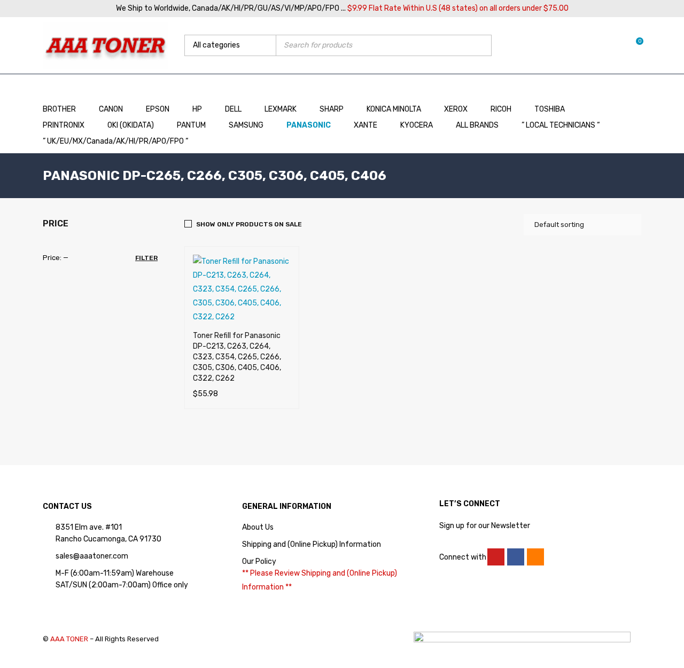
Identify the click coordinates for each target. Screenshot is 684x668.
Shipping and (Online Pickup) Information (311, 544)
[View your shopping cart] (634, 45)
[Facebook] (515, 556)
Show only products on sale (249, 224)
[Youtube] (495, 556)
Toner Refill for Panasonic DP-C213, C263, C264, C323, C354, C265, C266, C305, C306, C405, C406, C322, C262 (237, 357)
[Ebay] (535, 556)
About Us (258, 527)
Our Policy (259, 561)
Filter (146, 258)
